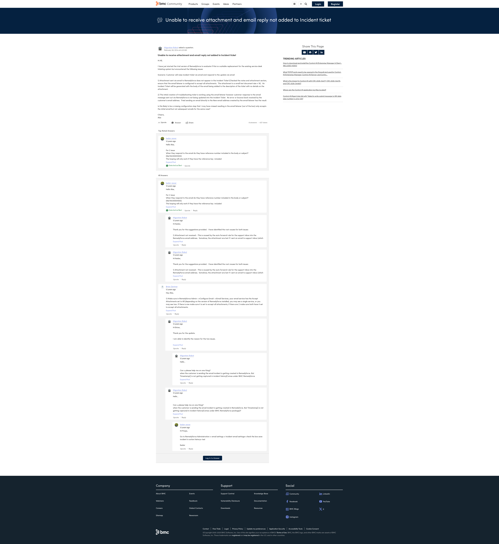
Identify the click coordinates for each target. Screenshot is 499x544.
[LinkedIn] (321, 52)
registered (236, 535)
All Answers (163, 175)
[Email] (304, 52)
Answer (178, 122)
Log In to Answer (212, 458)
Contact (206, 528)
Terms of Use (282, 532)
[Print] (310, 52)
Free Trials (217, 528)
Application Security (277, 528)
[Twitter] (316, 52)
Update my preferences (256, 528)
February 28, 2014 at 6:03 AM (175, 50)
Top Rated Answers (166, 130)
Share (191, 122)
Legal (226, 528)
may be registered (251, 535)
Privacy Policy (237, 528)
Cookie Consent (312, 528)
